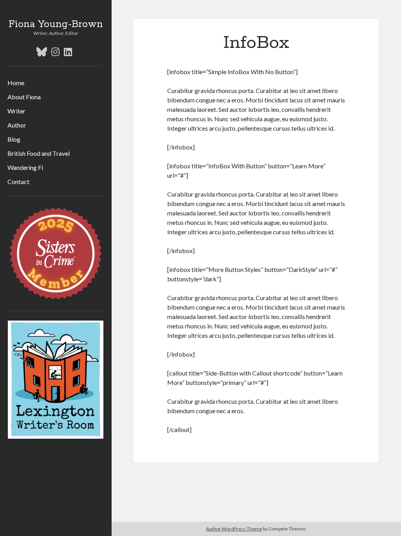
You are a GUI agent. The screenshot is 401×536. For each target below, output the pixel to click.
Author (16, 125)
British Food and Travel (38, 153)
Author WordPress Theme (234, 529)
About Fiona (24, 96)
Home (15, 82)
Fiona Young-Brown (56, 24)
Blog (13, 139)
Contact (18, 181)
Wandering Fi (25, 167)
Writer (16, 111)
